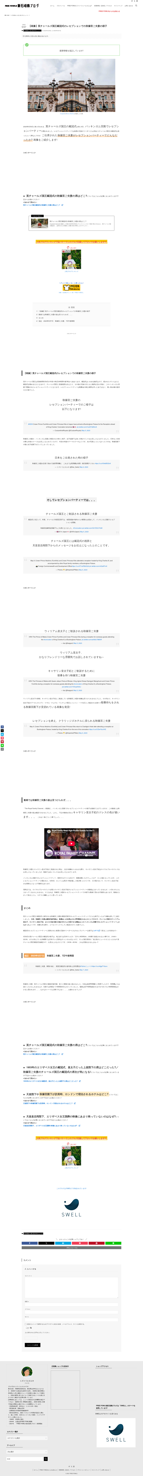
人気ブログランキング (71, 271)
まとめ (41, 318)
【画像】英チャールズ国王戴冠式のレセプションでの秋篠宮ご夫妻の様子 (64, 311)
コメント (28, 1276)
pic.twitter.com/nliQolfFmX (98, 566)
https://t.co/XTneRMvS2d (80, 566)
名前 (27, 1301)
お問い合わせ (105, 1470)
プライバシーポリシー (83, 1470)
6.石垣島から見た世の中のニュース (32, 30)
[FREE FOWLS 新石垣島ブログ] (22, 6)
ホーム (36, 1470)
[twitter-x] (134, 1)
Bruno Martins (70, 114)
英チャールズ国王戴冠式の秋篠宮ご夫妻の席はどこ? (42, 205)
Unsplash (62, 114)
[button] (30, 1243)
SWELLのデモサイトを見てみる (106, 1414)
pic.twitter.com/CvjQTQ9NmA (87, 427)
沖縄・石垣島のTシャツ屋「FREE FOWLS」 (71, 292)
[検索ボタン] (136, 5)
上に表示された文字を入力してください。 (38, 1332)
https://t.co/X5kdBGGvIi (103, 463)
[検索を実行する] (46, 1459)
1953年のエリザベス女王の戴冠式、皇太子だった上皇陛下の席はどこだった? (51, 1081)
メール (27, 1309)
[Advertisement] (71, 167)
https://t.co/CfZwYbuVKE (97, 729)
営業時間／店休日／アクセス (67, 1470)
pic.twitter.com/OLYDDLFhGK (92, 528)
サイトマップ (96, 1470)
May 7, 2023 (84, 970)
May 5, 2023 (86, 430)
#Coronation (77, 528)
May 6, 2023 (84, 467)
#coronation (48, 639)
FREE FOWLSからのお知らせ (48, 1470)
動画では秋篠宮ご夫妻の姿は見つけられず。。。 (56, 314)
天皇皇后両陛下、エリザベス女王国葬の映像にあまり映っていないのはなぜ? (51, 1125)
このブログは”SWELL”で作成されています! (71, 1188)
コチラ (95, 930)
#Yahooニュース (86, 966)
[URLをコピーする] (2, 749)
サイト (27, 1317)
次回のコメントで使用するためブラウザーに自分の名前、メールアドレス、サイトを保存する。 (56, 1324)
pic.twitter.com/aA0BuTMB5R (92, 639)
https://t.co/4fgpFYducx (99, 966)
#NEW (30, 424)
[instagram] (137, 1)
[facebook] (132, 1)
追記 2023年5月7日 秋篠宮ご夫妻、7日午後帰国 (57, 321)
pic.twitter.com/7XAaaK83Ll (71, 687)
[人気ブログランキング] (71, 268)
